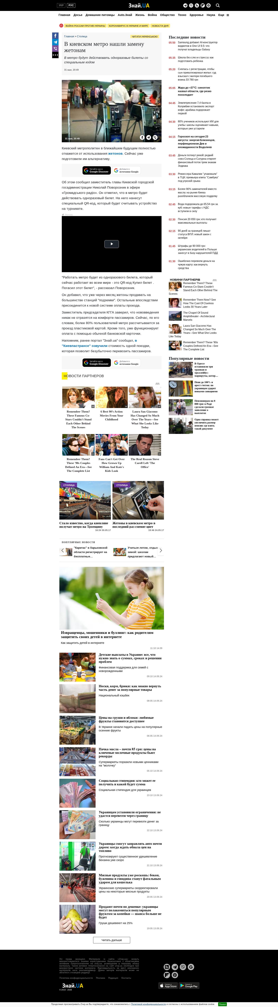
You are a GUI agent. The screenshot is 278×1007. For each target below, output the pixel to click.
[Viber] (191, 5)
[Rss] (197, 5)
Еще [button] (221, 15)
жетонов (115, 153)
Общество (167, 15)
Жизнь (140, 15)
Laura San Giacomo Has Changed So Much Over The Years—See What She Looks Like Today (145, 419)
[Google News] (191, 967)
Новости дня (160, 26)
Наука (211, 15)
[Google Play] (189, 985)
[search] (218, 5)
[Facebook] (55, 35)
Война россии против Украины (85, 26)
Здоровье (197, 15)
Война (152, 15)
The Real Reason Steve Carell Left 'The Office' (145, 463)
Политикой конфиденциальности (148, 1004)
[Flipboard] (203, 5)
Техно (182, 15)
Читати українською (145, 36)
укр (61, 5)
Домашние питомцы (100, 15)
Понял (222, 1004)
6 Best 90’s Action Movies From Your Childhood (111, 415)
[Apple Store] (168, 985)
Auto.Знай (125, 15)
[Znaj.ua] (139, 5)
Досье (78, 15)
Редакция (113, 978)
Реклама (100, 978)
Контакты (126, 978)
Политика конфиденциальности (76, 978)
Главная (64, 15)
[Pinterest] (208, 5)
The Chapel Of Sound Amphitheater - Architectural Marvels (199, 316)
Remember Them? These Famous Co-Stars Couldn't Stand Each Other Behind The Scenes (78, 419)
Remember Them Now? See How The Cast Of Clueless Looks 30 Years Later (199, 303)
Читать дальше (112, 940)
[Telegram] (185, 5)
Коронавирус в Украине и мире (128, 26)
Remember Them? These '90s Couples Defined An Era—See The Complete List (200, 346)
